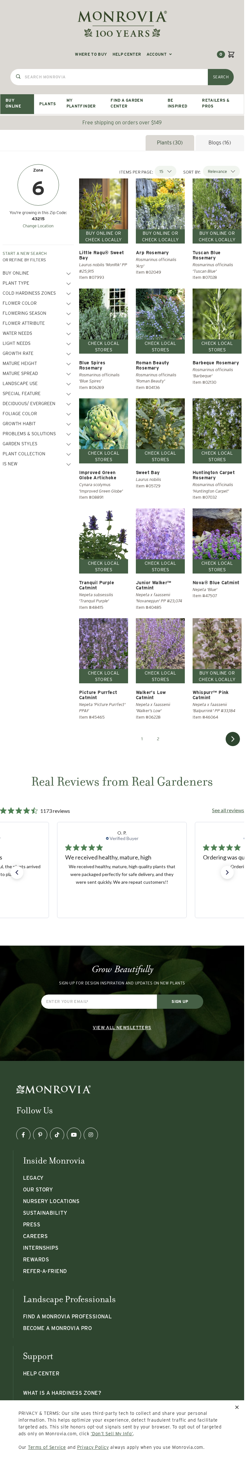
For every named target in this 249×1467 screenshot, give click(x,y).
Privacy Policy (93, 1447)
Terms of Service (47, 1447)
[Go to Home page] (122, 23)
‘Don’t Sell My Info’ (112, 1433)
